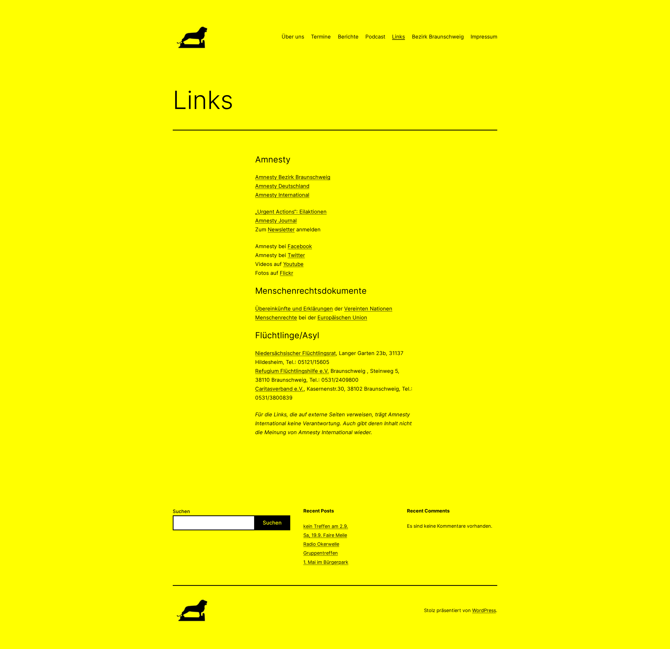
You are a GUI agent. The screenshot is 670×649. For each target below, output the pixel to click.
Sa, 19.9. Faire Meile (325, 535)
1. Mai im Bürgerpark (325, 562)
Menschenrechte (276, 317)
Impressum (484, 37)
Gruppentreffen (320, 553)
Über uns (293, 37)
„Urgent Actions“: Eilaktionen (291, 212)
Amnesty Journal (276, 220)
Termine (321, 37)
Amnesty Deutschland (282, 186)
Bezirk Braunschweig (438, 37)
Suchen (181, 511)
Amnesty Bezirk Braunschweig (292, 177)
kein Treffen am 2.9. (325, 526)
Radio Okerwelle (321, 544)
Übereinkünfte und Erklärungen (294, 309)
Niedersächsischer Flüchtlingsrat (295, 353)
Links (398, 37)
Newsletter (281, 229)
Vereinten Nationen (368, 309)
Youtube (293, 264)
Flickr (286, 273)
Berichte (348, 37)
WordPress (484, 610)
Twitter (296, 255)
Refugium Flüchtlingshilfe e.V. (292, 371)
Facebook (300, 246)
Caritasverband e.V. (279, 389)
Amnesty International (282, 195)
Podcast (375, 37)
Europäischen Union (342, 317)
